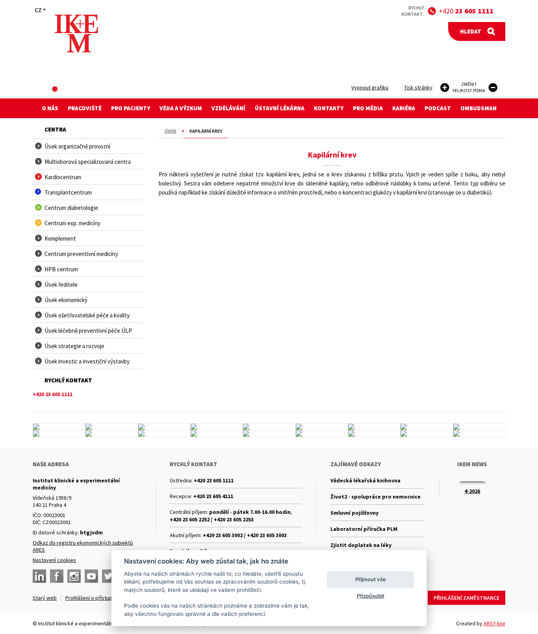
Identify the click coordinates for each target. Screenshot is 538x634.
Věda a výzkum (181, 108)
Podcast (438, 108)
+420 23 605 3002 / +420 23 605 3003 (245, 535)
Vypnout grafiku (369, 87)
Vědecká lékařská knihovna (365, 480)
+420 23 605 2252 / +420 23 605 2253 (212, 519)
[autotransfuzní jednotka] (59, 433)
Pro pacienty (130, 108)
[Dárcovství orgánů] (111, 426)
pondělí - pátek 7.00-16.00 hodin (250, 511)
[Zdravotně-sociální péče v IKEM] (164, 433)
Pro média (368, 108)
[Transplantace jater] (374, 426)
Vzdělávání (228, 108)
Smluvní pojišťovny (354, 512)
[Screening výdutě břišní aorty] (426, 426)
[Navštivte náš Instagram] (74, 576)
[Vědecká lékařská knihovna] (479, 426)
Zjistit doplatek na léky (360, 545)
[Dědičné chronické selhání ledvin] (111, 433)
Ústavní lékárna (279, 108)
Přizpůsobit (370, 596)
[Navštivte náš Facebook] (56, 576)
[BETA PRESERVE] (426, 433)
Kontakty (328, 108)
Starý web (45, 597)
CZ (38, 10)
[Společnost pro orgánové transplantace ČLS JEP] (321, 426)
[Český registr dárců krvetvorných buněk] (216, 426)
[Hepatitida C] (216, 433)
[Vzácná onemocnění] (374, 433)
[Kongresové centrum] (164, 426)
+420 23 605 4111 (213, 496)
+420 (466, 10)
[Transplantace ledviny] (269, 426)
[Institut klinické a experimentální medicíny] (76, 34)
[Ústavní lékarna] (59, 426)
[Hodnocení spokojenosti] (479, 433)
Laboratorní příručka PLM (363, 528)
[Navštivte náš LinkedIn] (39, 576)
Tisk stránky (418, 87)
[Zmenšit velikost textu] (492, 87)
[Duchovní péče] (269, 433)
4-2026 (472, 491)
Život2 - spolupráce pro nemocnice (375, 496)
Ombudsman (478, 108)
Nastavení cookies (54, 560)
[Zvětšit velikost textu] (444, 87)
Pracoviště (85, 108)
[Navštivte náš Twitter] (108, 576)
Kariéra (403, 108)
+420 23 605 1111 (214, 480)
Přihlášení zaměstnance (466, 597)
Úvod (170, 131)
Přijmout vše (370, 579)
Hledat (470, 31)
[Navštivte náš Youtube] (91, 576)
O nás (50, 108)
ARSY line (494, 623)
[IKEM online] (321, 433)
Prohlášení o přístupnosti (94, 597)
